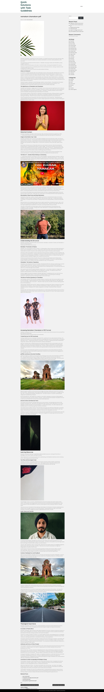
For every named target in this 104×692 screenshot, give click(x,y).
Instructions (72, 83)
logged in (28, 688)
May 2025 (72, 58)
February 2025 (73, 62)
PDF (21, 682)
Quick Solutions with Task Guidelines (26, 6)
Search (70, 16)
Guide (71, 82)
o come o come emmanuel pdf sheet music (29, 685)
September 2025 (73, 52)
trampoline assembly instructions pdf (30, 677)
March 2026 (72, 43)
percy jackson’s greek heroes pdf (29, 680)
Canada (71, 80)
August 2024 (72, 71)
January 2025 (72, 64)
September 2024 (73, 70)
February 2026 (73, 45)
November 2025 (73, 49)
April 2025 (72, 59)
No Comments (30, 19)
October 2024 (72, 68)
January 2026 (72, 46)
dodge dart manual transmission (76, 23)
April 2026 (72, 42)
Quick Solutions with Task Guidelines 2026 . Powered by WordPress (52, 690)
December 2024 (73, 65)
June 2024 (72, 74)
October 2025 (72, 51)
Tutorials (72, 88)
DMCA (81, 6)
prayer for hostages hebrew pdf (76, 30)
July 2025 (72, 55)
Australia (72, 79)
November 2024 (73, 67)
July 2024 (72, 73)
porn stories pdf (26, 676)
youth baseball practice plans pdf (76, 31)
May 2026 (72, 41)
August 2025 (72, 54)
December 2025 (73, 48)
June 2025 (72, 57)
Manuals (72, 85)
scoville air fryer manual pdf (58, 685)
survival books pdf (26, 679)
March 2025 (72, 61)
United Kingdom (73, 89)
